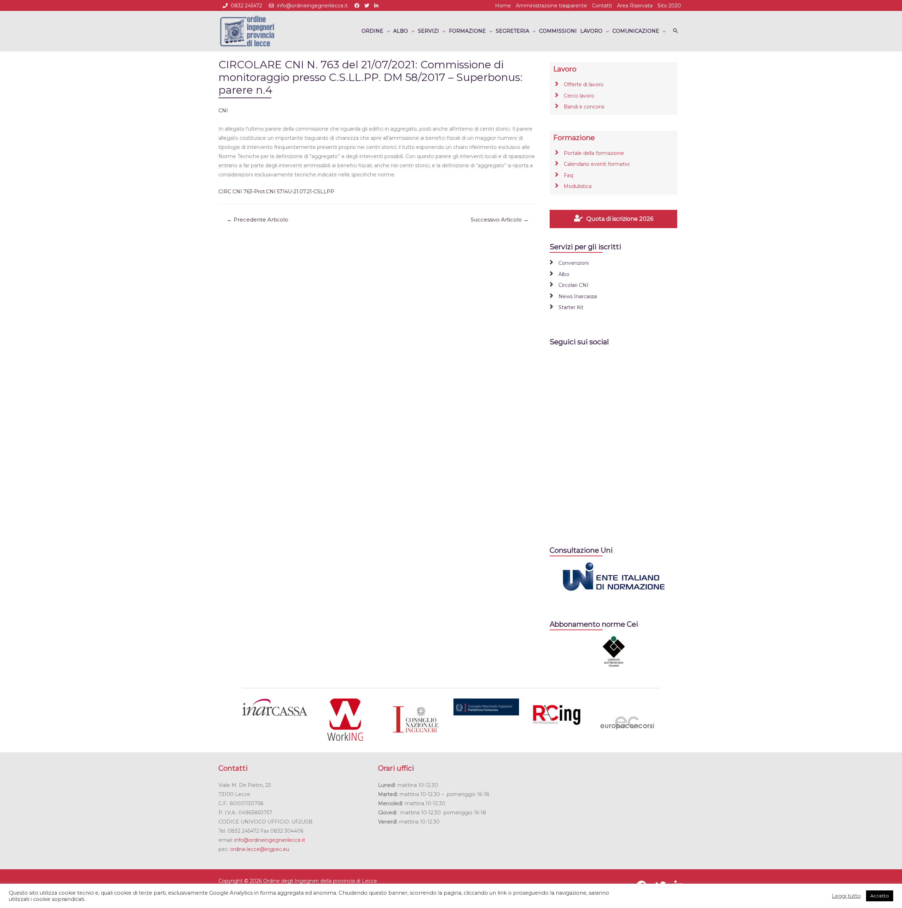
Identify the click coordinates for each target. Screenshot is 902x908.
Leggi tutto (846, 896)
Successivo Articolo (500, 220)
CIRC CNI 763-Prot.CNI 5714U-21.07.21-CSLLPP (276, 191)
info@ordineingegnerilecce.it (312, 5)
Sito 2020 (669, 5)
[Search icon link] (675, 31)
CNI (223, 110)
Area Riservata (635, 5)
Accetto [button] (879, 895)
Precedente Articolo (257, 220)
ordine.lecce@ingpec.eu (259, 849)
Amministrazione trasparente (551, 5)
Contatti (602, 5)
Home (503, 5)
